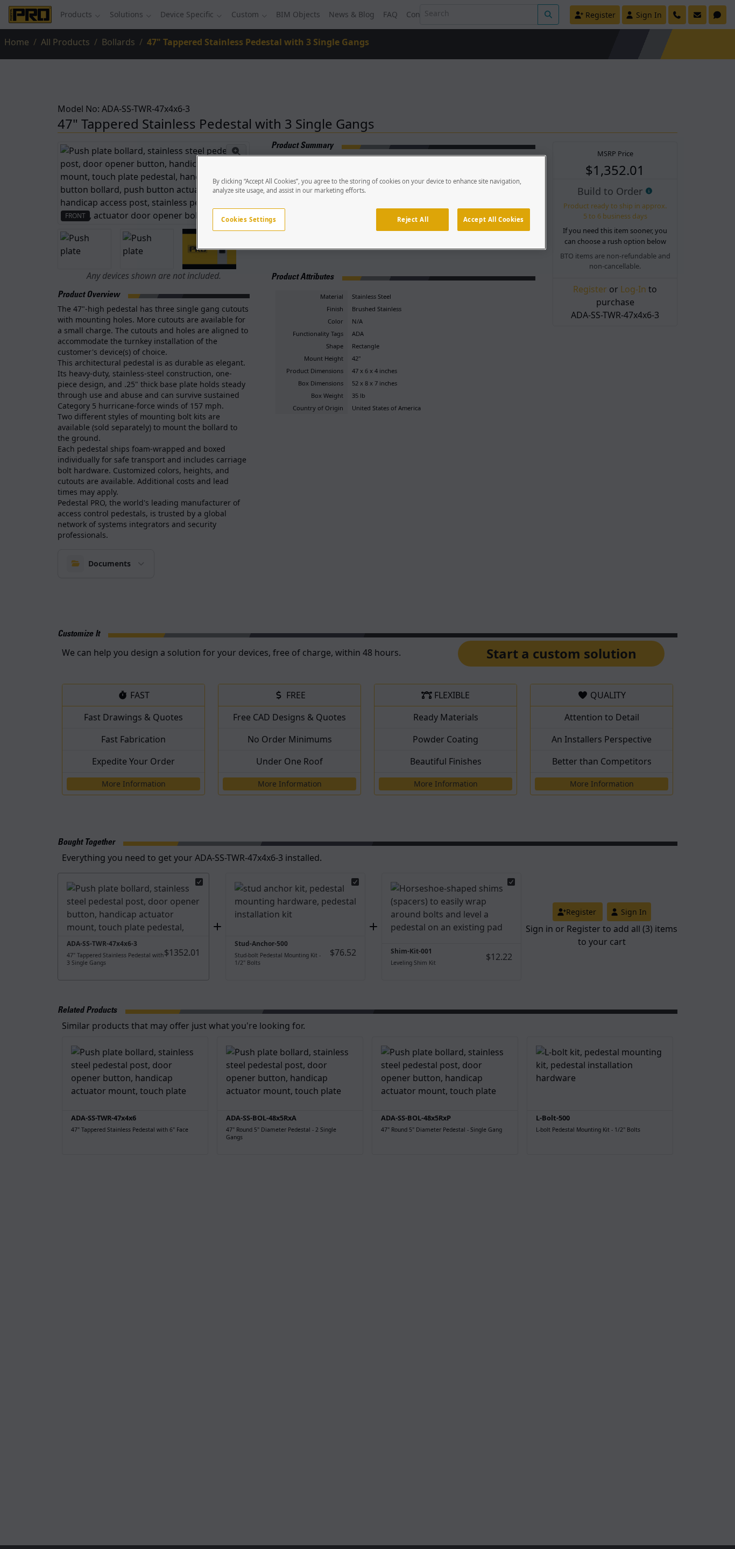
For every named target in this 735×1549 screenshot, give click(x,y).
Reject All (413, 219)
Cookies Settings (248, 219)
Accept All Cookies (493, 219)
